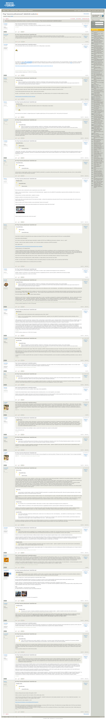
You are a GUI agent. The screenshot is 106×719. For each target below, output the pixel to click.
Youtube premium (97, 127)
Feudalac (6, 23)
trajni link (86, 31)
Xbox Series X (96, 133)
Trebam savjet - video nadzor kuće (97, 156)
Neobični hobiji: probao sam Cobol (98, 76)
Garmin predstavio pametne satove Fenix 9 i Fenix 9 (99, 90)
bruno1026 (6, 34)
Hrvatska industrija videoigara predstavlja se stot (98, 68)
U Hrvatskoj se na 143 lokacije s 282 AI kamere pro (99, 110)
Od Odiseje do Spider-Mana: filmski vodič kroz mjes (99, 162)
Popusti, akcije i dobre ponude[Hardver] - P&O (98, 95)
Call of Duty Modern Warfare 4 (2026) (99, 81)
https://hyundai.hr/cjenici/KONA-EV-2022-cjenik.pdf (25, 96)
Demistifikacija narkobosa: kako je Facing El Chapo (98, 179)
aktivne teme (84, 10)
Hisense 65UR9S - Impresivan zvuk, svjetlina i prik (98, 137)
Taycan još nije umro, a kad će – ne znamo (98, 135)
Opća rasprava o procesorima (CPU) (97, 142)
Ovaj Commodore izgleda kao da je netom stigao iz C (98, 175)
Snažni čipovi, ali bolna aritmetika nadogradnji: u (98, 171)
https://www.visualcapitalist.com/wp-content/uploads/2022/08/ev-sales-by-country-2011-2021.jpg (34, 65)
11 (19, 75)
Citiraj (86, 26)
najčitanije (89, 10)
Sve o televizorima (97, 96)
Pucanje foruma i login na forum (98, 169)
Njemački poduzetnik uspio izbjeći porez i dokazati (98, 144)
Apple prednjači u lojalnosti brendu (98, 88)
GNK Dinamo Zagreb (97, 124)
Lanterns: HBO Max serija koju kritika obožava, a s (98, 63)
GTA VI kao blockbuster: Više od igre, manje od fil (98, 115)
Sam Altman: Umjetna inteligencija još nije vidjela (98, 184)
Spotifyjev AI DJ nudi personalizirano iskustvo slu (99, 145)
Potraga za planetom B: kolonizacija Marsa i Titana (98, 126)
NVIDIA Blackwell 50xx (98, 42)
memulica (6, 44)
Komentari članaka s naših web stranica (27, 10)
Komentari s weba (14, 10)
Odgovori (85, 25)
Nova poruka (86, 13)
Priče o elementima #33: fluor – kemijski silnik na (98, 74)
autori (98, 10)
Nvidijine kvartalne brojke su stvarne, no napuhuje (99, 112)
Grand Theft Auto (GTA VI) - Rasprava (99, 32)
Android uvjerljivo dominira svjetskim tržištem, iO (98, 153)
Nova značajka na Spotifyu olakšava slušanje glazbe (98, 102)
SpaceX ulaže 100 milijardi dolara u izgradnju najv (98, 182)
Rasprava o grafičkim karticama (97, 149)
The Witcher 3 (96, 84)
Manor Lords (96, 86)
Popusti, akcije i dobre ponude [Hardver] (97, 166)
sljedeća (7, 18)
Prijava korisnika (96, 20)
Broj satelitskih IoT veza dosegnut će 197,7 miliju (98, 160)
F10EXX (5, 269)
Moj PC (5, 31)
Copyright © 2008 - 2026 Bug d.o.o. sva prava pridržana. (53, 718)
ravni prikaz (79, 18)
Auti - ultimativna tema (97, 180)
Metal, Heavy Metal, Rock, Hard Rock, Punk (98, 72)
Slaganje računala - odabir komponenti (98, 34)
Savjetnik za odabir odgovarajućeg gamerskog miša (98, 131)
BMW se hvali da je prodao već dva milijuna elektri (98, 52)
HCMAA (5, 555)
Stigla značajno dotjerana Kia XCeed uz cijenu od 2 (98, 41)
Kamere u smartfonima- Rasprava (98, 58)
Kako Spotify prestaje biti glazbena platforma (98, 100)
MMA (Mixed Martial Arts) (98, 61)
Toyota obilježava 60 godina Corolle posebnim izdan (98, 60)
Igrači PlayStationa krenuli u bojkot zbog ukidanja (98, 140)
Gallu (5, 160)
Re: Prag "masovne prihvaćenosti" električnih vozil (25, 34)
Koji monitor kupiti (97, 39)
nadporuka (86, 99)
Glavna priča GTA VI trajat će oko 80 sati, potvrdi (98, 70)
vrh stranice (102, 716)
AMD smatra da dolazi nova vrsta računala (98, 106)
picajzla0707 (6, 570)
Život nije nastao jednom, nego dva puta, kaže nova (98, 46)
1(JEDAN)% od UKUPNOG (26, 62)
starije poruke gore (86, 18)
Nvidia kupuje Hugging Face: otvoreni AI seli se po (98, 48)
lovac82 (5, 280)
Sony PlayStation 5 (97, 98)
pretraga (101, 10)
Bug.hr (4, 10)
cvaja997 (6, 402)
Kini (71, 62)
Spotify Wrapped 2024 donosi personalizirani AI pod (99, 147)
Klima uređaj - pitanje (97, 85)
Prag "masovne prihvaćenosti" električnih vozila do (50, 20)
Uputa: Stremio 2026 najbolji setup (98, 83)
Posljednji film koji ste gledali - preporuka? (98, 44)
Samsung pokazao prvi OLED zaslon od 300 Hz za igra (98, 65)
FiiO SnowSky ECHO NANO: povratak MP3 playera (97, 78)
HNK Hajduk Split (97, 113)
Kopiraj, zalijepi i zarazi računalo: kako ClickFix (98, 129)
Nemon (5, 78)
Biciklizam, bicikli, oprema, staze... (98, 54)
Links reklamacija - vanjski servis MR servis (98, 104)
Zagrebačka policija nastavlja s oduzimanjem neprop (98, 186)
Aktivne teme (95, 29)
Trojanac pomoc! (97, 93)
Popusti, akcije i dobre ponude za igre (97, 151)
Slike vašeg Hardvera (97, 97)
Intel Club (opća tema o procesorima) (98, 108)
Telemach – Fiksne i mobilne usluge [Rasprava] (99, 119)
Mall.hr (95, 167)
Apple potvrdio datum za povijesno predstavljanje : (98, 173)
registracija (79, 10)
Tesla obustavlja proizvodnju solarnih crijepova (99, 92)
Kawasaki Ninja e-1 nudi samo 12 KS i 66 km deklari (98, 158)
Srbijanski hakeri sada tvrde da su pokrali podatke (99, 117)
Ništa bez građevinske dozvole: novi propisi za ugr (98, 123)
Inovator (5, 387)
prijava (75, 10)
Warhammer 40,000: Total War (98, 177)
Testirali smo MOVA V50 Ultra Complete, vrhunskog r (99, 38)
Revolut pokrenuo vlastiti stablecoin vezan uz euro (98, 121)
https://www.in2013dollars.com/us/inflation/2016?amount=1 (26, 702)
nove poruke (94, 10)
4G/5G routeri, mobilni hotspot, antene (97, 164)
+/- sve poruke (72, 18)
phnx (5, 373)
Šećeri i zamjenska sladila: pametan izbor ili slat (98, 50)
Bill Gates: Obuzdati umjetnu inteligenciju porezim (99, 36)
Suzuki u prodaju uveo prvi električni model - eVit (98, 56)
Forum (8, 10)
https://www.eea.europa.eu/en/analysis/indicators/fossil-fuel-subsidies (28, 246)
